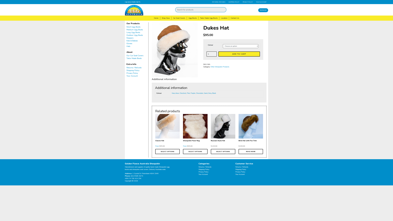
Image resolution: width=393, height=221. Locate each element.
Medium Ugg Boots (134, 29)
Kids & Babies (132, 40)
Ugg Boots (193, 18)
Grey (209, 93)
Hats (128, 46)
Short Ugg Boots (133, 27)
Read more (250, 152)
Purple (193, 93)
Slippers (129, 38)
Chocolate (199, 93)
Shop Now (166, 18)
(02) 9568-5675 (134, 2)
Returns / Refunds (218, 2)
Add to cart (239, 54)
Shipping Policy (234, 2)
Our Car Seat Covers (134, 55)
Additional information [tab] (164, 79)
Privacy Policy (248, 2)
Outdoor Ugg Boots (134, 35)
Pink (188, 93)
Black (214, 93)
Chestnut (183, 93)
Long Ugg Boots (133, 32)
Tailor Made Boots (134, 58)
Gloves (129, 43)
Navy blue (175, 93)
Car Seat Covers (179, 18)
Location (224, 18)
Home (156, 18)
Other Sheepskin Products (220, 67)
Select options (167, 152)
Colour (210, 45)
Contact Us (235, 18)
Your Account (261, 2)
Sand (205, 93)
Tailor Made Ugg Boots (209, 18)
